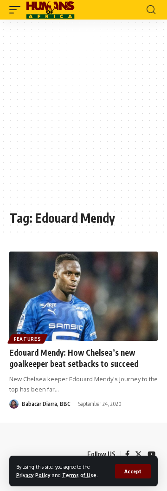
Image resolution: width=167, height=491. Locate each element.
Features (27, 339)
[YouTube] (151, 454)
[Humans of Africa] (50, 10)
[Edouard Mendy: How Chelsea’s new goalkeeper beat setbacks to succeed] (83, 296)
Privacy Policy (33, 475)
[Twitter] (138, 454)
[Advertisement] (83, 119)
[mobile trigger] (17, 10)
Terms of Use (79, 475)
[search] (151, 9)
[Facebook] (127, 454)
